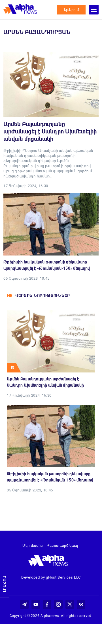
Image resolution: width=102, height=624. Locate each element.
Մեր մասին (32, 545)
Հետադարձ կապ (62, 545)
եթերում (71, 10)
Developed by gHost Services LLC (51, 577)
